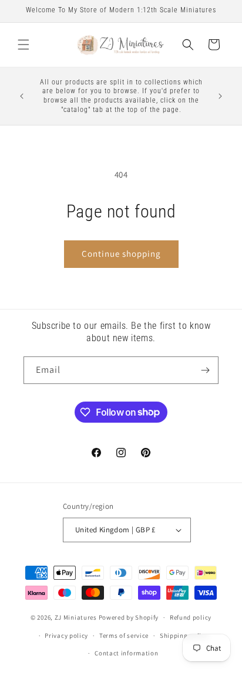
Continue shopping (121, 253)
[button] (23, 44)
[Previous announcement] (22, 96)
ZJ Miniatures (77, 617)
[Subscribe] (205, 370)
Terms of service (124, 635)
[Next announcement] (220, 96)
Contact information (126, 653)
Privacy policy (66, 635)
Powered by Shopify (129, 617)
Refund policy (190, 617)
